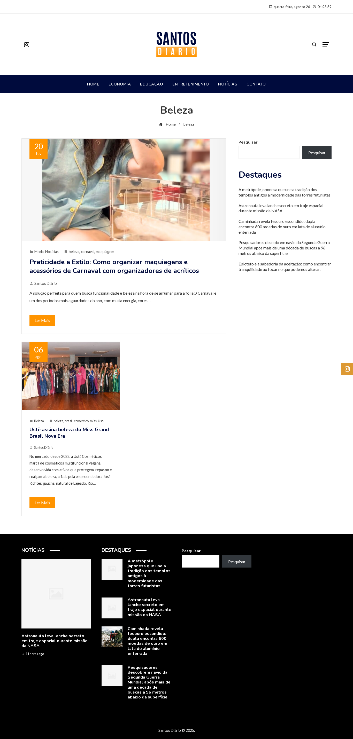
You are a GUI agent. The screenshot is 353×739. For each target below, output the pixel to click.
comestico (81, 421)
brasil (69, 421)
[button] (46, 673)
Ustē (101, 421)
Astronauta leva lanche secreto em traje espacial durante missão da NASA (281, 208)
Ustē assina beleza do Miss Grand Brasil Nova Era (69, 432)
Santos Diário (45, 283)
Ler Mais (42, 320)
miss (93, 421)
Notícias (52, 251)
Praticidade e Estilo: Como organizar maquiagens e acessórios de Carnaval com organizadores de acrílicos (114, 266)
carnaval (87, 251)
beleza (74, 251)
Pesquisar (248, 141)
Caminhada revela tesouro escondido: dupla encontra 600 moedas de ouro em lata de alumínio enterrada (282, 226)
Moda (39, 251)
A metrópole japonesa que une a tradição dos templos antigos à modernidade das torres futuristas (285, 192)
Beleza (39, 421)
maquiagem (105, 251)
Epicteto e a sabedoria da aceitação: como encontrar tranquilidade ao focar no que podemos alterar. (285, 266)
